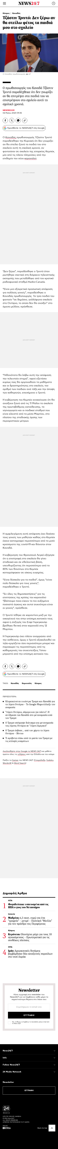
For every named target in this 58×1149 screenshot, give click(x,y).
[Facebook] (5, 120)
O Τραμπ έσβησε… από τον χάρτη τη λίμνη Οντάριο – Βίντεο (27, 732)
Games (15, 760)
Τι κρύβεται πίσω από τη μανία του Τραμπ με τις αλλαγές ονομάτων (28, 740)
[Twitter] (11, 120)
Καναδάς (16, 13)
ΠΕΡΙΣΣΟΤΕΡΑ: (10, 697)
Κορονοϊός (27, 683)
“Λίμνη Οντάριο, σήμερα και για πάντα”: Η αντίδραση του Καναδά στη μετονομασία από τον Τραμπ (28, 715)
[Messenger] (18, 120)
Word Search (20, 763)
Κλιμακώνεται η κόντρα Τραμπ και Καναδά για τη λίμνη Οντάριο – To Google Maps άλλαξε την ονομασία (30, 704)
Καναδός (11, 137)
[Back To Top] (52, 1128)
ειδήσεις (22, 754)
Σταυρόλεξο (39, 760)
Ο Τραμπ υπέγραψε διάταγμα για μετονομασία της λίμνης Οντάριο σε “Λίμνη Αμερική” (29, 724)
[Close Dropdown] (54, 1051)
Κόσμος (6, 13)
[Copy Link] (24, 120)
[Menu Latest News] (53, 3)
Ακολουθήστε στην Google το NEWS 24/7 (22, 751)
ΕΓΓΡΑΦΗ (29, 1090)
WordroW (7, 763)
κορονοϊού (30, 158)
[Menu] (4, 3)
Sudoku (49, 760)
